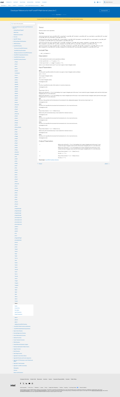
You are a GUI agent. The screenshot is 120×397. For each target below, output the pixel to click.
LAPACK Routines (17, 43)
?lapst (16, 253)
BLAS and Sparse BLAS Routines (20, 41)
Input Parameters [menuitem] (18, 312)
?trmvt (16, 303)
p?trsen (16, 244)
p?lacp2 (16, 106)
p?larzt (16, 174)
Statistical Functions (17, 337)
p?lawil (16, 206)
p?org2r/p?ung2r (18, 210)
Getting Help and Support (19, 30)
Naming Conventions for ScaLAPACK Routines (23, 52)
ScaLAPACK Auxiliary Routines (20, 59)
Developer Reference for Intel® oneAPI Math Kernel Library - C (23, 27)
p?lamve (16, 120)
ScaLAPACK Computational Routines (21, 54)
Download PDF (104, 10)
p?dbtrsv (16, 77)
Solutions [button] (22, 2)
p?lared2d (17, 154)
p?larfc (16, 161)
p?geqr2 (16, 93)
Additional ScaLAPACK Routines (21, 324)
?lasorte (16, 276)
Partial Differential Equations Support (21, 344)
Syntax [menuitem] (16, 306)
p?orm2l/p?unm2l (18, 217)
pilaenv (16, 317)
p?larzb (16, 170)
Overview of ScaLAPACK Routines (20, 48)
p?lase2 (16, 179)
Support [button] (16, 2)
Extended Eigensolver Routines (20, 333)
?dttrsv (16, 296)
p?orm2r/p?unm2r (18, 219)
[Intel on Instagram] (32, 384)
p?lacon (16, 102)
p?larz (16, 167)
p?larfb (16, 158)
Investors (45, 379)
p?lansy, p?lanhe (18, 127)
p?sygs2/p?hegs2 (18, 237)
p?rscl (16, 235)
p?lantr (16, 129)
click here (68, 19)
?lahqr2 (16, 249)
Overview (15, 36)
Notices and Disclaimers (18, 372)
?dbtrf (16, 292)
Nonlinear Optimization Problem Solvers (21, 346)
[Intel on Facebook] (21, 384)
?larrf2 (16, 271)
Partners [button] (37, 2)
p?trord (16, 242)
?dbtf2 (16, 289)
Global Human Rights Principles (97, 390)
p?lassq (16, 188)
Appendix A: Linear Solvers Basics (20, 355)
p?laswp (16, 190)
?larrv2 (16, 274)
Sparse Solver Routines (18, 330)
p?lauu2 (16, 201)
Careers (50, 379)
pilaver (16, 66)
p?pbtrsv (16, 226)
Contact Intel (33, 379)
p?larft (16, 165)
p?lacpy (16, 111)
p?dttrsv (16, 79)
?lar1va (16, 258)
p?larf (16, 156)
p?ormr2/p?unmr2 (18, 224)
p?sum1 (16, 75)
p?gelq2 (16, 88)
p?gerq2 (16, 95)
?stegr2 (16, 280)
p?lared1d (17, 152)
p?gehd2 (16, 86)
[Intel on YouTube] (29, 384)
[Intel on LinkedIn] (26, 384)
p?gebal (16, 82)
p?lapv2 (16, 134)
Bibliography (16, 368)
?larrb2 (16, 262)
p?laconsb (17, 104)
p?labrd (16, 100)
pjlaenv (16, 322)
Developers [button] (30, 2)
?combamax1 (17, 73)
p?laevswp (17, 113)
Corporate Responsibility (58, 379)
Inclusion (68, 379)
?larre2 (16, 267)
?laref (16, 260)
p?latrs (16, 197)
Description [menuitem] (17, 310)
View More (58, 14)
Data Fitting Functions (18, 353)
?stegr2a (16, 283)
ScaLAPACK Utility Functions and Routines (22, 326)
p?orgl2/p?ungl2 (18, 213)
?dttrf (16, 294)
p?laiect (16, 118)
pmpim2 (16, 70)
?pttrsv (16, 298)
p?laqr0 (16, 138)
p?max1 (16, 64)
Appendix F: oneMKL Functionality (20, 365)
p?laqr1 (16, 140)
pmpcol (16, 68)
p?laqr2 (16, 143)
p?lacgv (16, 61)
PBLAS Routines (17, 342)
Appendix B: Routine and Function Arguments (22, 358)
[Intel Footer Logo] (13, 385)
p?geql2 (16, 91)
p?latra (16, 192)
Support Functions (17, 349)
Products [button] (9, 2)
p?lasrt (16, 186)
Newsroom (39, 379)
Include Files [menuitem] (17, 308)
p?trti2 (16, 246)
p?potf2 (16, 231)
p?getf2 (16, 97)
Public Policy (73, 379)
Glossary (15, 370)
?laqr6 (16, 256)
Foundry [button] (44, 2)
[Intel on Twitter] (23, 384)
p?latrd (16, 195)
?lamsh (16, 251)
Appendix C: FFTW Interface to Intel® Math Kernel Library (23, 361)
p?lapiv (16, 131)
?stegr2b (16, 285)
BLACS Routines (17, 351)
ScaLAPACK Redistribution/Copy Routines (22, 328)
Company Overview (24, 379)
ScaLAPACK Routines (18, 45)
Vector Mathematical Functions (20, 335)
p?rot (16, 233)
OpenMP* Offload (17, 39)
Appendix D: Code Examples (19, 363)
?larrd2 (16, 265)
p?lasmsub (17, 183)
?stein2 (16, 287)
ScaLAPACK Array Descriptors (20, 50)
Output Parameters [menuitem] (18, 314)
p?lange (16, 122)
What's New (16, 32)
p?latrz (16, 199)
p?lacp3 (16, 109)
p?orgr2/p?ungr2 (18, 215)
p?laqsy (16, 149)
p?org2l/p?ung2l (18, 208)
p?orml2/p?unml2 (18, 222)
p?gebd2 (16, 84)
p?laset (16, 181)
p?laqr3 (16, 145)
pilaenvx (16, 319)
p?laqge (16, 136)
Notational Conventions (18, 34)
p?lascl (16, 176)
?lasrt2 (16, 278)
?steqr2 (16, 301)
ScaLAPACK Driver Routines (19, 57)
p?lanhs (16, 125)
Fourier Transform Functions (19, 339)
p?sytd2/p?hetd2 (18, 240)
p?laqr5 (16, 147)
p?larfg (16, 163)
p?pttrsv (16, 228)
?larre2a (16, 269)
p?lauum (16, 204)
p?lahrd (16, 116)
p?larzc (16, 172)
